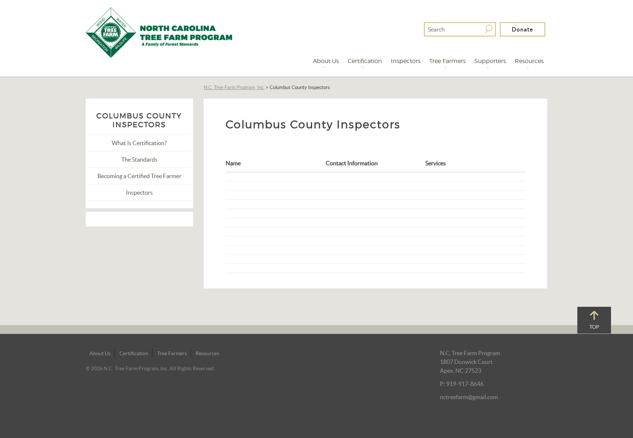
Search (488, 29)
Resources (529, 61)
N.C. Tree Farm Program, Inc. (234, 87)
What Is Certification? (139, 143)
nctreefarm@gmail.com (469, 397)
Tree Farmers (447, 61)
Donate (522, 29)
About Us (326, 61)
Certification (365, 61)
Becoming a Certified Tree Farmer (139, 176)
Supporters (490, 61)
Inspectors (406, 61)
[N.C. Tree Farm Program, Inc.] (159, 32)
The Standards (139, 159)
